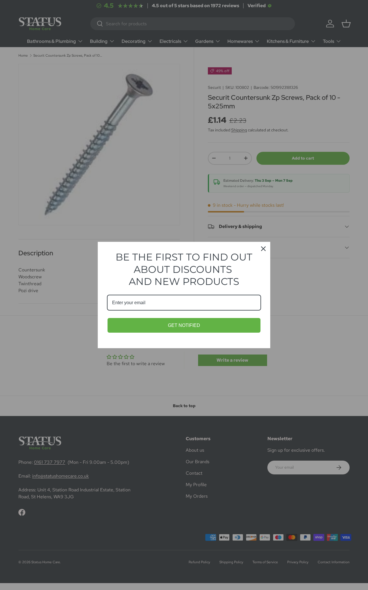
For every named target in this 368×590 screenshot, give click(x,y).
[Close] (263, 249)
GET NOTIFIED (184, 325)
